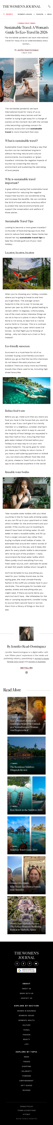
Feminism (26, 1076)
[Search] (4, 14)
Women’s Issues (26, 1015)
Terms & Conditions (26, 1110)
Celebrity (26, 1071)
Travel (14, 763)
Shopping (26, 1066)
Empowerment (26, 1081)
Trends (26, 1062)
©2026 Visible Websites (26, 1119)
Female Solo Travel (27, 23)
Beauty (26, 1039)
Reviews (26, 1090)
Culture (26, 1025)
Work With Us (26, 993)
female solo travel (15, 662)
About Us (26, 989)
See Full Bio (26, 668)
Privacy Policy (26, 1106)
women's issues (42, 658)
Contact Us (26, 998)
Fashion (39, 14)
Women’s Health (26, 1020)
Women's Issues (25, 14)
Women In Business (26, 1011)
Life (26, 1044)
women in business (36, 662)
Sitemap (26, 1114)
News (26, 1057)
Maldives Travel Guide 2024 (23, 850)
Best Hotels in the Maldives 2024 (26, 810)
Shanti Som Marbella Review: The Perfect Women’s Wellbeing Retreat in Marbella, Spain (25, 927)
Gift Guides (26, 1085)
